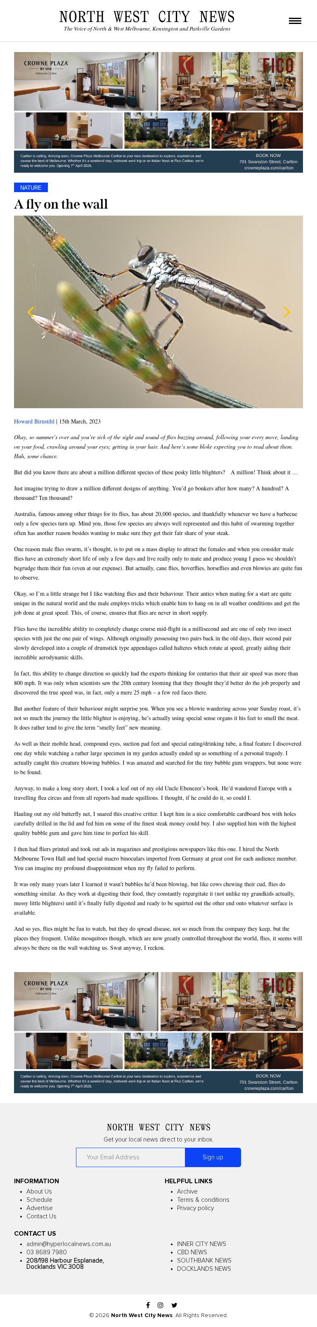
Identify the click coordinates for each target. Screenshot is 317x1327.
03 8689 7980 (46, 1252)
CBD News (192, 1252)
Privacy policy (195, 1208)
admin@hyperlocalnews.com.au (68, 1244)
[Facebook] (148, 1305)
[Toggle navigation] (295, 21)
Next (286, 312)
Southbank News (204, 1261)
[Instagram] (160, 1305)
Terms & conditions (203, 1200)
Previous (30, 312)
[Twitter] (174, 1305)
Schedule (39, 1200)
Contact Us (41, 1216)
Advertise (39, 1208)
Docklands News (204, 1269)
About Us (39, 1192)
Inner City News (201, 1244)
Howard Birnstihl (34, 421)
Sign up (213, 1157)
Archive (187, 1192)
